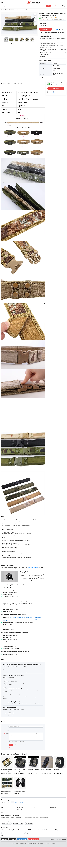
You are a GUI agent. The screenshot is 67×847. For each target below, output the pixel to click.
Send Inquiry (45, 29)
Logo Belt (48, 829)
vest (34, 809)
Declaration (47, 843)
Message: (7, 733)
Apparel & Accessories (9, 9)
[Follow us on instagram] (59, 839)
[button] (2, 2)
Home (2, 9)
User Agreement (40, 843)
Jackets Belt (21, 833)
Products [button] (13, 5)
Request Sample (61, 32)
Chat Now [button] (60, 29)
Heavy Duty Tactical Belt (18, 823)
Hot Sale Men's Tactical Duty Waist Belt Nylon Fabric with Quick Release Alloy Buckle (20, 771)
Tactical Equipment (33, 617)
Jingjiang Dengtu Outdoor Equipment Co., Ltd (46, 17)
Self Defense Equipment (15, 617)
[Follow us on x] (57, 839)
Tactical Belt (25, 9)
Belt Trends (36, 833)
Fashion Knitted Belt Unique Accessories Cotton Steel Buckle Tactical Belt (33, 771)
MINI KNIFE (19, 809)
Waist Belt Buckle (5, 833)
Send (11, 744)
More (2, 835)
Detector (12, 619)
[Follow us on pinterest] (63, 839)
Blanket (2, 805)
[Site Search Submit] (48, 6)
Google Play (12, 839)
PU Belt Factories (40, 829)
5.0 (53, 84)
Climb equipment (53, 807)
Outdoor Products (25, 617)
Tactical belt (36, 805)
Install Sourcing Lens (34, 839)
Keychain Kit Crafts (26, 619)
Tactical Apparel (19, 9)
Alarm (18, 805)
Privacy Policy (53, 843)
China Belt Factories (6, 829)
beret (35, 807)
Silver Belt (14, 833)
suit (2, 809)
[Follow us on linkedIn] (65, 839)
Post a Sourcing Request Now (16, 747)
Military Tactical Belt (6, 823)
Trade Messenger (22, 839)
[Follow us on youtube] (61, 839)
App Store (4, 839)
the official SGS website (32, 567)
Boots (51, 809)
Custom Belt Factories (17, 829)
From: (7, 726)
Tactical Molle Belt (29, 823)
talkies (2, 807)
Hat (50, 805)
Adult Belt (55, 829)
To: (8, 730)
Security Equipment (35, 619)
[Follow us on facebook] (55, 839)
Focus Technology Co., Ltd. (24, 843)
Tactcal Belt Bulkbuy (45, 833)
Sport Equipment (17, 619)
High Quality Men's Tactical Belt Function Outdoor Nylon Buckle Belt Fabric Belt (46, 771)
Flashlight (7, 619)
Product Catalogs (19, 802)
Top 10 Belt (28, 833)
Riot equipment (20, 807)
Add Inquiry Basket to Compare (19, 44)
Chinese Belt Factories (29, 829)
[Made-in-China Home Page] (33, 2)
